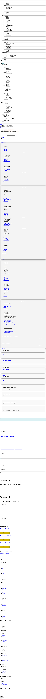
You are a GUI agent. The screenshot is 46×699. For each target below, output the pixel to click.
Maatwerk (5, 72)
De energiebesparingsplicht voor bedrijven (6, 535)
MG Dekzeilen (6, 179)
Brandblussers (8, 44)
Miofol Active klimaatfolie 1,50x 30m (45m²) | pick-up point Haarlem (11, 449)
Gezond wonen (6, 103)
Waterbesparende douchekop (10, 28)
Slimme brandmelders (9, 107)
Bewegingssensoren (8, 89)
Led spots (7, 34)
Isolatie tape (7, 4)
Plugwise (7, 21)
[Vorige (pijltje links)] (0, 698)
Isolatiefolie (7, 3)
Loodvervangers (8, 77)
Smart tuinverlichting (9, 98)
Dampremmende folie (9, 7)
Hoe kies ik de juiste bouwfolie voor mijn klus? (7, 528)
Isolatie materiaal (4, 578)
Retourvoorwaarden (5, 563)
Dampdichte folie (8, 8)
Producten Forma (8, 47)
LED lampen (5, 354)
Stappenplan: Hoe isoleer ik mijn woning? (10, 316)
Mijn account (4, 59)
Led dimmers (7, 94)
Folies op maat (6, 167)
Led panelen (7, 33)
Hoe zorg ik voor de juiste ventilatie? (9, 317)
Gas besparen (6, 16)
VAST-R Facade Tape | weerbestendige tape (7, 423)
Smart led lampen (8, 35)
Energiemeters (8, 26)
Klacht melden (4, 565)
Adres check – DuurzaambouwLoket (11, 55)
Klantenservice (4, 558)
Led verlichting (6, 31)
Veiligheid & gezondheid (7, 360)
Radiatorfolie (7, 17)
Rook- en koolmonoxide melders (10, 43)
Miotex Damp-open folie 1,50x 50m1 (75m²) (7, 436)
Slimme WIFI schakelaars (9, 25)
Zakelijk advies (6, 116)
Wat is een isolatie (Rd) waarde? (8, 322)
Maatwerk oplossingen (9, 10)
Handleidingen (4, 599)
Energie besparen (4, 15)
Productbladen (4, 605)
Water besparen (6, 90)
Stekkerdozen (8, 23)
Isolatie (5, 2)
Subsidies (5, 54)
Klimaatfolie (7, 9)
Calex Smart (5, 245)
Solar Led (5, 234)
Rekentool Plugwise (7, 120)
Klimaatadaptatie (6, 49)
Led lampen (7, 32)
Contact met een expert (7, 306)
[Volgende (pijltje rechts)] (1, 698)
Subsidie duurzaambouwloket (8, 328)
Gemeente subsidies (5, 583)
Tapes (6, 13)
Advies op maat (4, 52)
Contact (3, 58)
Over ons (3, 610)
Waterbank (7, 51)
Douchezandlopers (8, 29)
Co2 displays (7, 41)
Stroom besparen (6, 85)
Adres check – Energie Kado (10, 56)
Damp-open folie (8, 6)
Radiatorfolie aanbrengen (7, 315)
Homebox (7, 19)
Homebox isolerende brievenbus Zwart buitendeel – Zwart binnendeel (11, 461)
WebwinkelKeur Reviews (24, 692)
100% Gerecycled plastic (7, 46)
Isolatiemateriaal (4, 64)
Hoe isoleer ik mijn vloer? (7, 314)
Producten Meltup (8, 48)
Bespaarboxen (6, 39)
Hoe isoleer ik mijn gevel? (7, 313)
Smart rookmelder (6, 273)
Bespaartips (4, 598)
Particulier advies (6, 115)
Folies (5, 5)
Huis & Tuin (4, 102)
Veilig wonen (6, 42)
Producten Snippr (8, 111)
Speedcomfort (8, 20)
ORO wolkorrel (8, 50)
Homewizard (7, 22)
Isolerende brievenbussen (9, 81)
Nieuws (5, 57)
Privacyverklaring (4, 562)
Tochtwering (7, 18)
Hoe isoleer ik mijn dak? (7, 312)
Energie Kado (4, 60)
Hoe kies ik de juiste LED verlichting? (6, 542)
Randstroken (7, 76)
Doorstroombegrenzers (9, 30)
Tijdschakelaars (8, 24)
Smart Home (6, 36)
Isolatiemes (7, 12)
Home (3, 63)
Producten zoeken (4, 125)
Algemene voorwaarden (5, 569)
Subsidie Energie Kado (7, 332)
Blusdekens (7, 45)
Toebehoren (5, 11)
